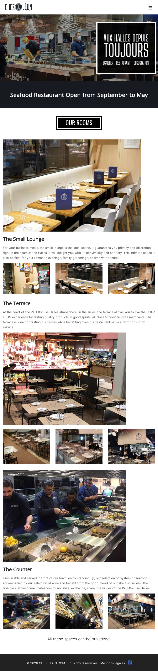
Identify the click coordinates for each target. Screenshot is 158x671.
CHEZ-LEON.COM (52, 663)
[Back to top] (147, 660)
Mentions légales (112, 663)
